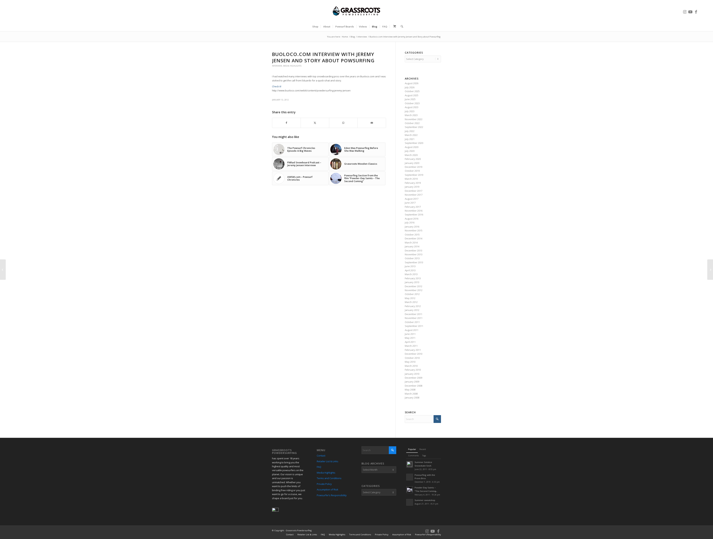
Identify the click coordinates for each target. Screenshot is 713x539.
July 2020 (409, 151)
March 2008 (411, 393)
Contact (321, 455)
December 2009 (413, 377)
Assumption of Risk (327, 489)
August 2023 (411, 107)
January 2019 (412, 186)
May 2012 (410, 298)
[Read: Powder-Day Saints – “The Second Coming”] (409, 489)
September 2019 (414, 175)
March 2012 (411, 302)
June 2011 (410, 334)
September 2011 (414, 326)
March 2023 (411, 115)
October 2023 (412, 103)
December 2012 (413, 286)
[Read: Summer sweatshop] (409, 502)
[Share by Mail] (372, 123)
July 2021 (409, 139)
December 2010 (413, 353)
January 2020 (412, 163)
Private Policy (324, 484)
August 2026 (411, 83)
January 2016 (412, 226)
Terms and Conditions (329, 478)
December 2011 (413, 314)
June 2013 (410, 266)
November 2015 (413, 230)
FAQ (319, 467)
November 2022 (413, 119)
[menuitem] (315, 26)
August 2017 (411, 198)
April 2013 (410, 270)
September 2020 (414, 143)
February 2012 (413, 306)
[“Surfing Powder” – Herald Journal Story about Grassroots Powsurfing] (3, 269)
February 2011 (413, 350)
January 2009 (412, 381)
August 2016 (411, 218)
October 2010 (412, 358)
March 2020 (411, 155)
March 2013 (411, 274)
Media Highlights (292, 66)
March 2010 (411, 365)
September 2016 (414, 214)
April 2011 (410, 342)
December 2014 (413, 238)
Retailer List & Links (327, 461)
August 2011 (411, 330)
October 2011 (412, 322)
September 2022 (414, 127)
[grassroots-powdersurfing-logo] (356, 11)
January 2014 (412, 246)
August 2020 (411, 147)
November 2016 (413, 210)
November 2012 (413, 290)
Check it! (277, 86)
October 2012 (412, 294)
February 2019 (413, 182)
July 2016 (409, 222)
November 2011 (413, 318)
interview (277, 66)
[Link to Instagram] (685, 11)
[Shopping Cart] (394, 26)
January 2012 (412, 310)
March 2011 (411, 345)
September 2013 (414, 262)
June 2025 (410, 99)
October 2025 (412, 91)
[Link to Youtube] (690, 11)
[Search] (400, 26)
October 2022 (412, 123)
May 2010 (410, 361)
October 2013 (412, 258)
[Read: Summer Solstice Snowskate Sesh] (409, 464)
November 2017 (413, 194)
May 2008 (410, 389)
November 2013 (413, 254)
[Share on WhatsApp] (343, 123)
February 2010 (413, 369)
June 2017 (410, 202)
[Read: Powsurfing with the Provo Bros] (409, 477)
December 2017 (413, 190)
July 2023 (409, 111)
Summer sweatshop (425, 500)
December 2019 (413, 167)
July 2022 (409, 131)
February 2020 (413, 159)
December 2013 (413, 250)
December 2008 (413, 385)
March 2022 (411, 135)
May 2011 (410, 337)
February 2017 (413, 206)
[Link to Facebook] (696, 11)
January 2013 (412, 282)
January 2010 (412, 373)
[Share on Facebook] (286, 123)
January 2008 (412, 397)
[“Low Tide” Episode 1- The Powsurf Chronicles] (710, 269)
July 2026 (409, 87)
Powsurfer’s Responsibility (332, 495)
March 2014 (411, 242)
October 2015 (412, 234)
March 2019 (411, 178)
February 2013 (413, 278)
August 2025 (411, 95)
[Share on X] (315, 123)
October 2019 (412, 170)
